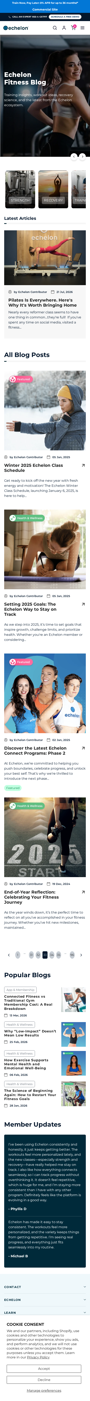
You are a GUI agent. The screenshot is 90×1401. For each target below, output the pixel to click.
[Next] (82, 156)
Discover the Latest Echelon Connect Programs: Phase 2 (35, 751)
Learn (10, 1313)
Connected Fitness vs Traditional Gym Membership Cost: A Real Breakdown (28, 1002)
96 (72, 955)
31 (31, 955)
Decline (44, 1380)
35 (58, 955)
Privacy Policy (38, 1357)
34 (52, 955)
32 (38, 955)
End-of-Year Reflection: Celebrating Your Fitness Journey (31, 897)
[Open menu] (82, 28)
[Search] (55, 28)
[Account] (64, 28)
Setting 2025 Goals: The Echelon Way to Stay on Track (30, 609)
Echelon (12, 1300)
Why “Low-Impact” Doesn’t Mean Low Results (30, 1033)
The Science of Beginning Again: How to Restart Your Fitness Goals (30, 1095)
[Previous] (74, 156)
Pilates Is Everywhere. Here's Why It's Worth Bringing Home (42, 303)
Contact (12, 1287)
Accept (44, 1369)
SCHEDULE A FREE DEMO (65, 16)
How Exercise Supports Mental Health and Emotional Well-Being (26, 1064)
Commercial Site (45, 9)
